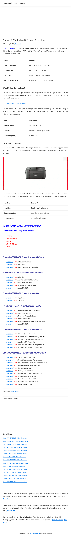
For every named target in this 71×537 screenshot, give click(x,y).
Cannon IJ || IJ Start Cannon (14, 3)
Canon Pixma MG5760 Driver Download (15, 450)
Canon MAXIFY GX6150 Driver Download (15, 444)
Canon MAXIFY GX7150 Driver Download (15, 438)
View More (6, 499)
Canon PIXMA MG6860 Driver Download (15, 454)
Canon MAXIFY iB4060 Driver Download (15, 482)
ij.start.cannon (57, 520)
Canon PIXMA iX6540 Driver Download (14, 457)
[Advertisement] (35, 25)
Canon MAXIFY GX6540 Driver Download (15, 460)
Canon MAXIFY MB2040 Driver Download (15, 441)
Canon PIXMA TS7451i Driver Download (15, 469)
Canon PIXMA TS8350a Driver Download (15, 475)
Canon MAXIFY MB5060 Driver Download (15, 463)
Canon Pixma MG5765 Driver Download (15, 447)
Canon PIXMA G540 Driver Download (14, 466)
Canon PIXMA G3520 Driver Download (14, 479)
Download (9, 262)
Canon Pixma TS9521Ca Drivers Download (16, 472)
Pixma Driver (14, 391)
